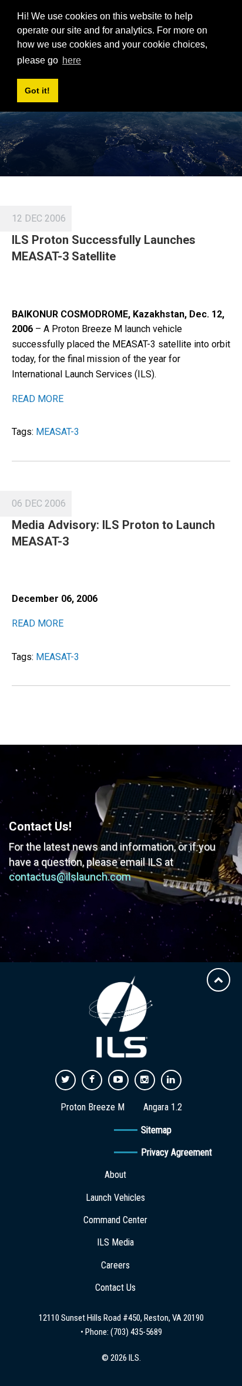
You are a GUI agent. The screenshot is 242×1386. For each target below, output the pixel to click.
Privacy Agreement (176, 1152)
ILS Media (115, 1242)
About (115, 1174)
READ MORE (37, 398)
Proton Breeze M (92, 1107)
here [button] (71, 60)
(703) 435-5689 (136, 1332)
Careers (115, 1265)
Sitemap (156, 1130)
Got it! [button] (37, 90)
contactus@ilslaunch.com (70, 877)
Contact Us (115, 1287)
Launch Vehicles (115, 1197)
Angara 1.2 (162, 1107)
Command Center (115, 1220)
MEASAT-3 (57, 431)
